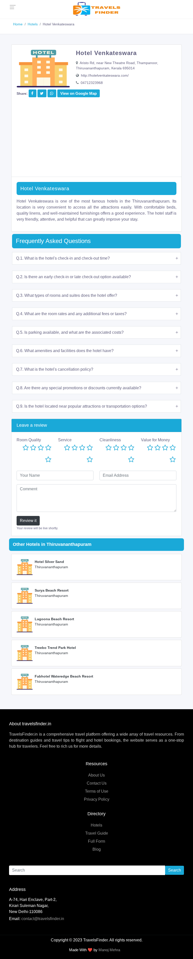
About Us (96, 775)
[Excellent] (48, 448)
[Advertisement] (96, 141)
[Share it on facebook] (32, 93)
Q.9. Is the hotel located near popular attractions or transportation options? (81, 406)
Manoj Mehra (109, 950)
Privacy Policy (96, 799)
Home (18, 24)
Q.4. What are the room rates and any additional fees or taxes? (71, 314)
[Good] (40, 448)
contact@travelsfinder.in (42, 919)
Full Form (96, 841)
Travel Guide (96, 833)
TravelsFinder (95, 940)
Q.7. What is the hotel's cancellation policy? (54, 369)
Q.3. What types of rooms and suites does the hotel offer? (66, 295)
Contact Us (97, 783)
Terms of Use (96, 791)
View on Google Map (78, 93)
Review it (28, 520)
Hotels (33, 24)
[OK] (33, 448)
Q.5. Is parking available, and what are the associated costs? (70, 332)
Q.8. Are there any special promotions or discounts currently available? (78, 388)
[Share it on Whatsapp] (51, 93)
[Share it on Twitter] (41, 93)
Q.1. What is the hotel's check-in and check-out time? (63, 258)
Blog (96, 849)
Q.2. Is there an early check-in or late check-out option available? (73, 277)
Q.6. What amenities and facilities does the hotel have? (65, 351)
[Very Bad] (48, 460)
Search (174, 870)
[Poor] (25, 448)
